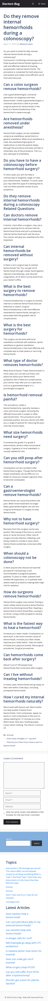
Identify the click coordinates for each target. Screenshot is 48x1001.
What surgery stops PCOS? (20, 967)
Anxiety (9, 887)
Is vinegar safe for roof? (19, 938)
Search (9, 839)
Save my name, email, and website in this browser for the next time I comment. (25, 813)
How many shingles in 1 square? (21, 738)
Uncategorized (12, 901)
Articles (10, 735)
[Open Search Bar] (33, 4)
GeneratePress (37, 997)
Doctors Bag (11, 4)
